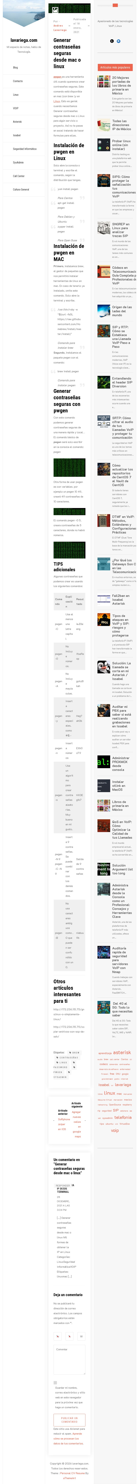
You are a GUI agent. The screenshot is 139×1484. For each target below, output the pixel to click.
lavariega (123, 1084)
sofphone (124, 1111)
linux (63, 1062)
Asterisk (17, 121)
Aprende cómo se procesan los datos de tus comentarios (68, 1438)
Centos (124, 1059)
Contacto (18, 81)
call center (115, 1059)
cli (131, 1059)
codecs (104, 1064)
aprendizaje (105, 1053)
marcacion (118, 1100)
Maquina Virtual (105, 1100)
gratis (116, 1079)
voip (115, 1130)
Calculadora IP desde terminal (65, 1188)
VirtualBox (125, 1123)
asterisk (122, 1052)
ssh (99, 1118)
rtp (98, 1110)
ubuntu (109, 1123)
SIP (116, 1110)
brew (76, 1053)
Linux (15, 94)
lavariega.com (24, 40)
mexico (128, 1099)
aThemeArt (69, 1478)
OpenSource (115, 1104)
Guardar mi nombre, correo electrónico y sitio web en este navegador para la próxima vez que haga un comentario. (70, 1397)
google (125, 1073)
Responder (63, 1185)
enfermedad (125, 1069)
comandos (113, 1064)
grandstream (107, 1079)
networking (102, 1105)
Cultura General (21, 189)
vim (116, 1124)
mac (119, 1093)
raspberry (127, 1104)
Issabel (17, 135)
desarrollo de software (108, 1069)
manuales (127, 1094)
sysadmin (60, 1077)
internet (124, 1079)
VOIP (15, 108)
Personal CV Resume (72, 1473)
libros (100, 1094)
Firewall (104, 1074)
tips (102, 1123)
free (112, 1073)
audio (100, 1059)
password (61, 1067)
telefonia (123, 1117)
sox (131, 1111)
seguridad (107, 1110)
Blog (15, 67)
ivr (112, 1085)
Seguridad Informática (24, 149)
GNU (118, 1073)
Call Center (19, 176)
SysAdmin (18, 162)
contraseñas (69, 1058)
